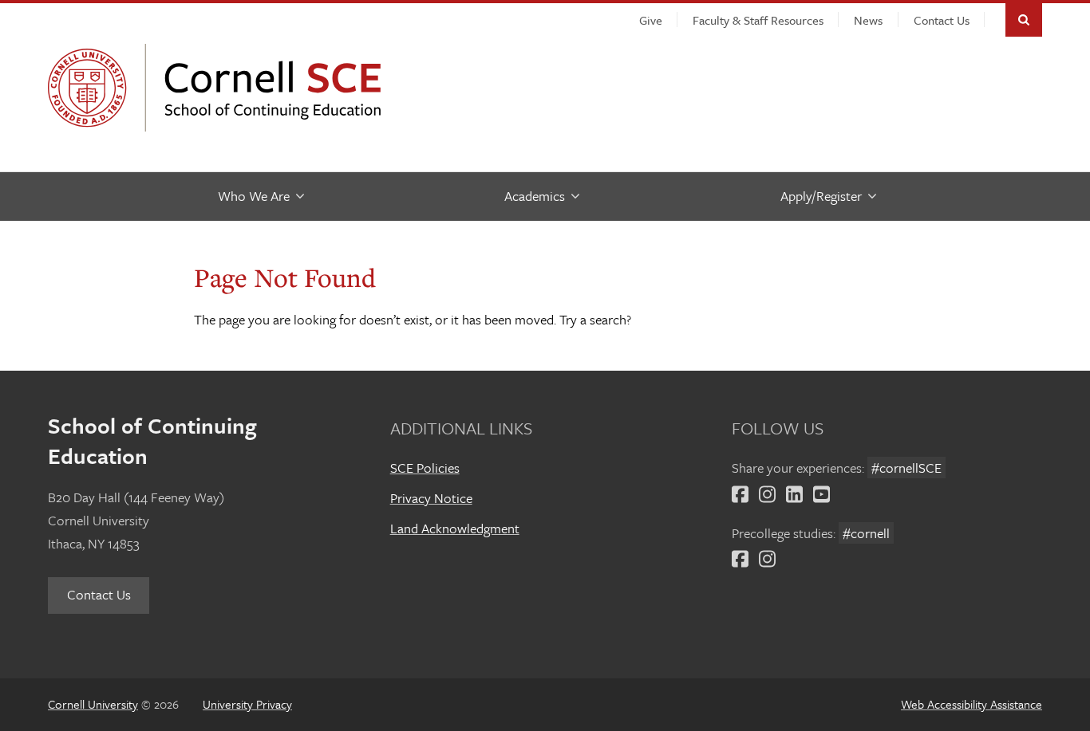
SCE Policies (425, 468)
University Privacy (247, 704)
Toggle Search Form (1023, 20)
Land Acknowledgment (454, 528)
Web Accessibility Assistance (971, 704)
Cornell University (92, 88)
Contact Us (99, 594)
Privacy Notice (431, 498)
